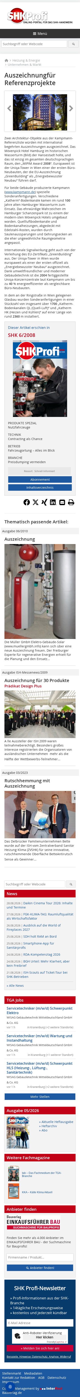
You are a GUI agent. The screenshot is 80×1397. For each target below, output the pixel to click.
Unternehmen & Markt (24, 64)
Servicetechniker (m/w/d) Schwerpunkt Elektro (39, 1010)
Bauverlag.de (12, 1393)
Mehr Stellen (40, 1097)
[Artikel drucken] (71, 502)
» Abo (43, 1130)
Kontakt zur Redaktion (18, 1377)
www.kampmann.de (20, 192)
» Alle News (15, 985)
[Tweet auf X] (35, 504)
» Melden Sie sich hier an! (40, 1348)
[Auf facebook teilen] (26, 504)
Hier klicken (44, 1337)
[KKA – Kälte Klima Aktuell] (15, 1192)
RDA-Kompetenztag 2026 (33, 954)
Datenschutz (57, 1377)
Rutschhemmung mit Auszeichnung (27, 783)
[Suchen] (73, 43)
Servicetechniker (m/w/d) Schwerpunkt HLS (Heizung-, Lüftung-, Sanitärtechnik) (39, 1068)
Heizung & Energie (26, 60)
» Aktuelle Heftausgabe (56, 1122)
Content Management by (21, 1388)
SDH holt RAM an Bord (32, 936)
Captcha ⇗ (56, 1342)
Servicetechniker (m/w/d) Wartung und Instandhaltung (39, 1038)
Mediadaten (33, 1373)
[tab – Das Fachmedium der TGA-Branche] (15, 1174)
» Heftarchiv (48, 1126)
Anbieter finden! (41, 1268)
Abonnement (40, 479)
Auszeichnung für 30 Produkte (36, 680)
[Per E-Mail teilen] (62, 502)
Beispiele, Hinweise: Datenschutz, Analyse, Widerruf (39, 1356)
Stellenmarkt (11, 1373)
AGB (41, 1377)
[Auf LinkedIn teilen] (53, 504)
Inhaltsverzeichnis (40, 487)
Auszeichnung (19, 539)
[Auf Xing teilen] (44, 504)
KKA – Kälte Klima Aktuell (37, 1192)
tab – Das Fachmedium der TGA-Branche (42, 1174)
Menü (42, 33)
